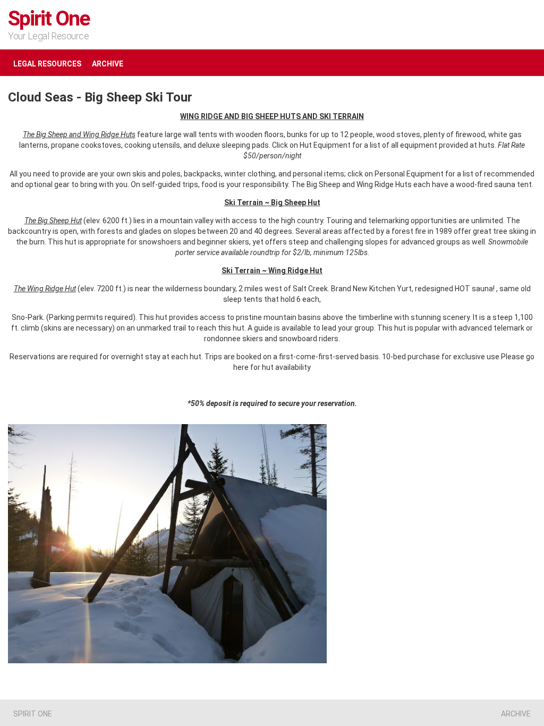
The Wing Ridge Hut (45, 288)
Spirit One (49, 18)
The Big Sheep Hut (53, 220)
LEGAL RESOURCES (47, 64)
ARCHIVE (107, 64)
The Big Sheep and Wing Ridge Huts (79, 134)
